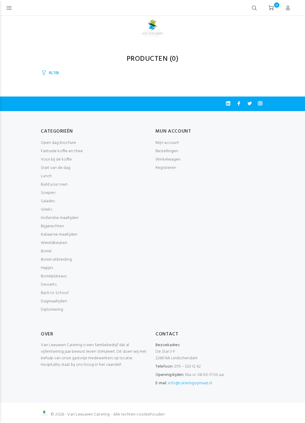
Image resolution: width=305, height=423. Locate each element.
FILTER (54, 73)
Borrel (46, 251)
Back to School (55, 293)
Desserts (49, 284)
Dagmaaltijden (54, 301)
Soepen (48, 192)
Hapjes (47, 268)
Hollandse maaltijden (60, 217)
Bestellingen (166, 151)
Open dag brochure (58, 142)
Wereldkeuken (54, 243)
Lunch (46, 176)
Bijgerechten (52, 226)
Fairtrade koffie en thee (62, 151)
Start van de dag (55, 167)
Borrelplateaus (54, 276)
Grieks (46, 209)
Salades (48, 201)
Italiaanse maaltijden (59, 234)
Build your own (54, 184)
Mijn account (167, 142)
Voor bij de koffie (56, 159)
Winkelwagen (167, 159)
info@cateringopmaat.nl (190, 383)
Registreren (165, 167)
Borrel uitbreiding (56, 259)
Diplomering (52, 309)
